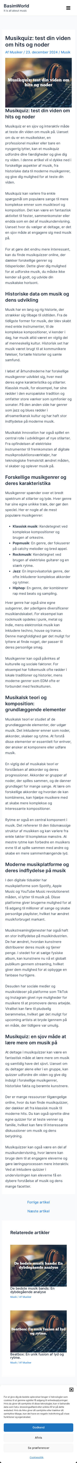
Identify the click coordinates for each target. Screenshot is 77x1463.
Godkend (38, 1427)
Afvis (38, 1437)
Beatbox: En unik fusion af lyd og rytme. (37, 1356)
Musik (65, 52)
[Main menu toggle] (68, 8)
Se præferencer (38, 1448)
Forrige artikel (38, 1202)
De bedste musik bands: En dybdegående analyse (32, 1290)
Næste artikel (38, 1211)
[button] (71, 1390)
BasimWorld (16, 6)
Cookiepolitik (37, 1457)
